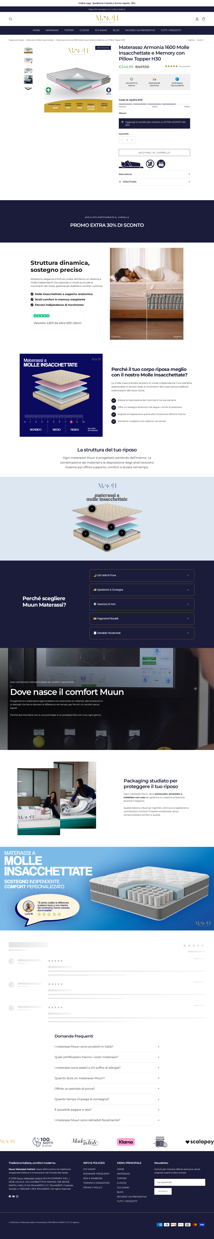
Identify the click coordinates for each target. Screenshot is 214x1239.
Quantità (124, 133)
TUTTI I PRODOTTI (171, 30)
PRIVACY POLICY (92, 1187)
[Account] (196, 19)
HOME (36, 30)
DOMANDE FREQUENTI (96, 1173)
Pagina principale (16, 40)
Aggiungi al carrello (154, 152)
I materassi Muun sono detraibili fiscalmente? (87, 1120)
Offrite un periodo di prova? (75, 1088)
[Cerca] (10, 19)
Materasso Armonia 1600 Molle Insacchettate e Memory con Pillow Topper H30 (90, 40)
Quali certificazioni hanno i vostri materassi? (86, 1057)
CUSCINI (84, 30)
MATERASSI (52, 30)
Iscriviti (163, 1191)
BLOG (116, 30)
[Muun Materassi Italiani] (107, 19)
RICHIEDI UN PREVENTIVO (140, 30)
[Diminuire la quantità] (121, 140)
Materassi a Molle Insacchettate (40, 40)
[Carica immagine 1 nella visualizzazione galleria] (78, 78)
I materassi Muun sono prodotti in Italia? (84, 1046)
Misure (122, 113)
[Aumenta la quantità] (133, 140)
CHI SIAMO (101, 30)
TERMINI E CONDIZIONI (96, 1182)
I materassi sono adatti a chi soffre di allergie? (88, 1067)
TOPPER (69, 30)
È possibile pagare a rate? (73, 1109)
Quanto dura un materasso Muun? (80, 1078)
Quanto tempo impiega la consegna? (82, 1099)
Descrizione (125, 174)
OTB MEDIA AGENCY (56, 1222)
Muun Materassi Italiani (30, 1178)
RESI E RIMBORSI (92, 1178)
